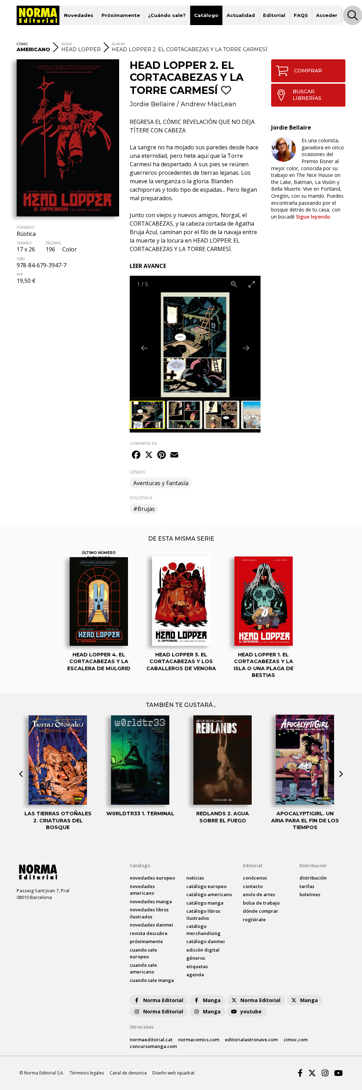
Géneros (195, 958)
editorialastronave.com (251, 1039)
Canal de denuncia (128, 1073)
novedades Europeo (152, 878)
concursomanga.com (153, 1046)
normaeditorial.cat (151, 1039)
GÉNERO (137, 472)
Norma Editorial (163, 1000)
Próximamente (120, 15)
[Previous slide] (144, 348)
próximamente (146, 941)
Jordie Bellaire (152, 104)
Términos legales (87, 1073)
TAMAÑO (24, 242)
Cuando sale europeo (143, 953)
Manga (212, 1000)
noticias (195, 878)
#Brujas (144, 509)
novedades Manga (151, 901)
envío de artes (259, 894)
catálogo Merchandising (203, 929)
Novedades (78, 15)
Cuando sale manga (152, 980)
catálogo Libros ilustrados (203, 914)
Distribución (313, 865)
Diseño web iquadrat (173, 1073)
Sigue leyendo (313, 216)
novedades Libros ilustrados (149, 913)
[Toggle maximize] (252, 284)
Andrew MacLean (209, 104)
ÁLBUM (118, 44)
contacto (253, 886)
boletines (309, 894)
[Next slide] (246, 348)
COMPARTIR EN (143, 443)
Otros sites (141, 1027)
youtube (251, 1011)
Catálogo (206, 15)
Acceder (326, 15)
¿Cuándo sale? (167, 15)
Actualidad (241, 15)
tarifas (306, 886)
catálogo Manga (204, 903)
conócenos (255, 878)
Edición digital (203, 950)
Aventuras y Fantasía (160, 483)
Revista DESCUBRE (149, 933)
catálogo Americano (209, 894)
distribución (313, 878)
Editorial (274, 15)
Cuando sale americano (143, 968)
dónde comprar (260, 911)
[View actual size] (234, 284)
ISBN (21, 258)
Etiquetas (197, 966)
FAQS (301, 15)
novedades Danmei (151, 925)
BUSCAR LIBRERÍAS (307, 95)
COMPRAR (308, 70)
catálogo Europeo (206, 886)
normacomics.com (198, 1039)
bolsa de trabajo (261, 903)
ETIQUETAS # (141, 497)
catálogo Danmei (205, 941)
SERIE (66, 44)
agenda (195, 974)
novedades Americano (142, 890)
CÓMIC (22, 44)
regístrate (254, 919)
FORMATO (25, 227)
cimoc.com (296, 1039)
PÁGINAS (53, 242)
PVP (20, 274)
